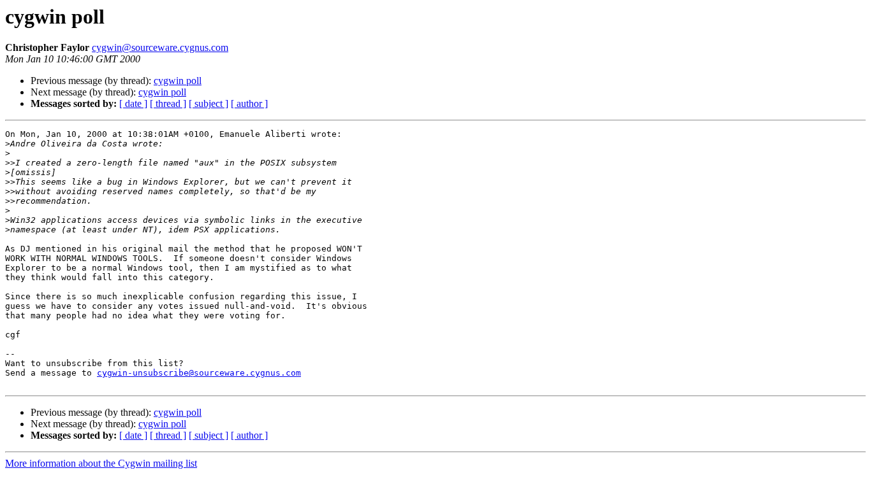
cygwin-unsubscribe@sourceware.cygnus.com (199, 373)
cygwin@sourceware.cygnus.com (160, 47)
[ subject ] (208, 103)
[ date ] (133, 103)
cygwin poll (177, 80)
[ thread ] (168, 103)
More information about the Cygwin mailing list (101, 463)
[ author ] (249, 103)
